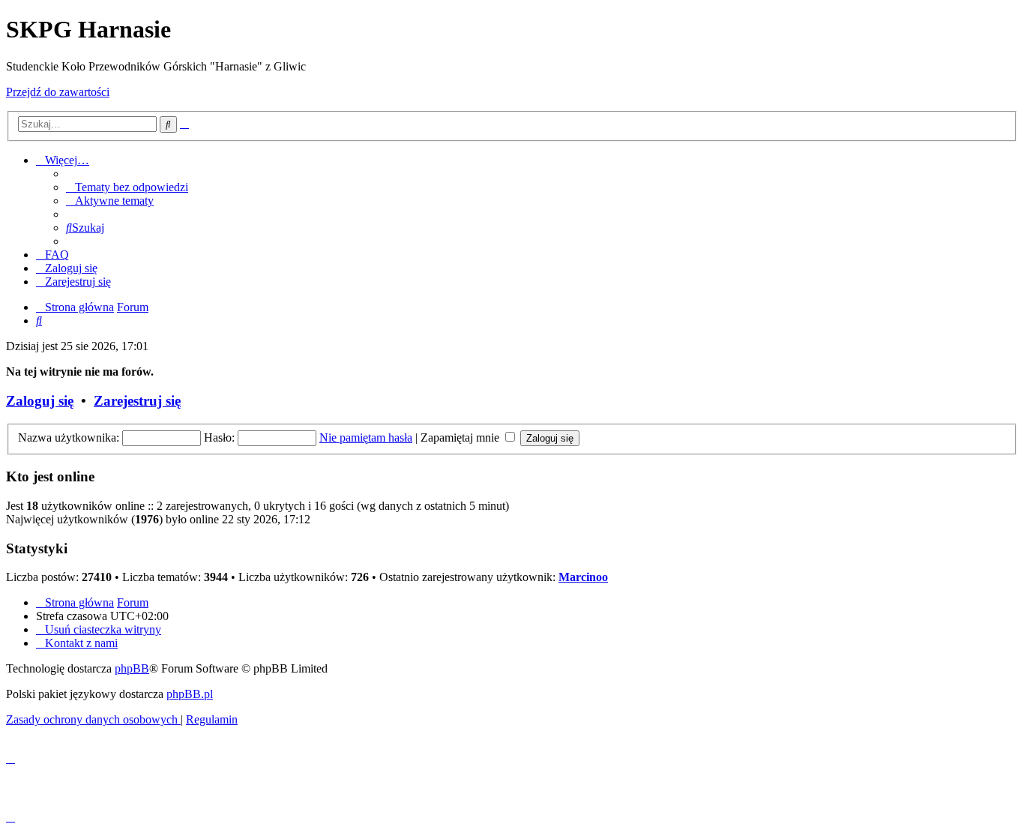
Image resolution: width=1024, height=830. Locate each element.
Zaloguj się (39, 401)
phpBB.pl (189, 694)
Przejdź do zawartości (57, 91)
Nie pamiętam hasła (365, 437)
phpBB (132, 668)
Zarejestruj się (137, 401)
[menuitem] (127, 187)
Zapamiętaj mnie (461, 437)
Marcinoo (583, 577)
